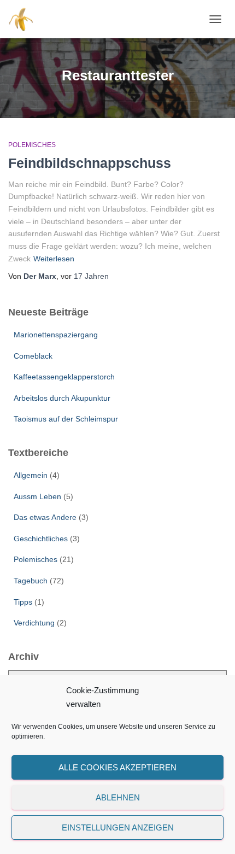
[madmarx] (26, 19)
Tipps (23, 602)
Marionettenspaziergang (56, 334)
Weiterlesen (53, 258)
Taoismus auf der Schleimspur (66, 418)
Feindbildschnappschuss (89, 163)
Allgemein (31, 475)
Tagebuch (31, 580)
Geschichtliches (41, 538)
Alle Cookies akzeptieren (117, 767)
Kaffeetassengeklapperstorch (64, 376)
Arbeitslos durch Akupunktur (62, 398)
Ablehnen (118, 797)
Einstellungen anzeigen (118, 827)
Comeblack (33, 356)
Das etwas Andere (45, 517)
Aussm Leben (37, 496)
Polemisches (32, 145)
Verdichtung (34, 622)
